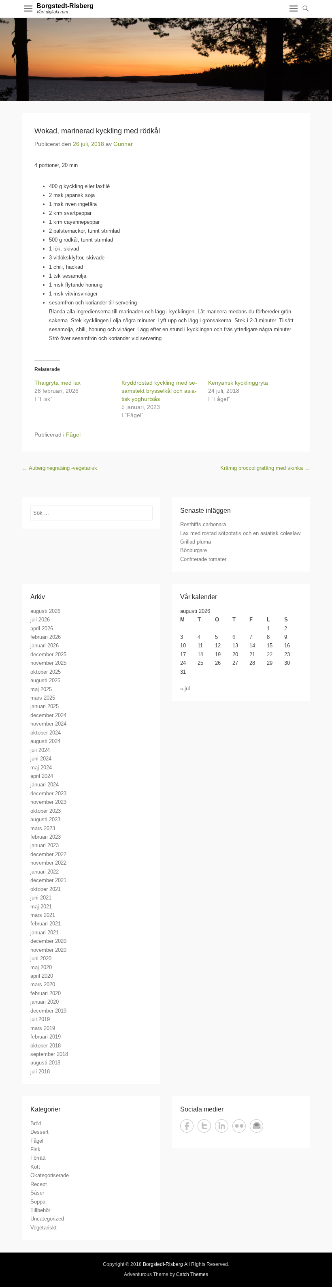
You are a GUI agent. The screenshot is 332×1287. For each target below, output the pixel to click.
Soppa (37, 1202)
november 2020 (48, 950)
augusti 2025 (45, 680)
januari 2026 (44, 645)
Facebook (187, 1126)
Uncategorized (47, 1219)
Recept (38, 1184)
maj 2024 (41, 767)
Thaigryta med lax (57, 382)
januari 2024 (44, 785)
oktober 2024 (45, 733)
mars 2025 (42, 698)
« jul (185, 688)
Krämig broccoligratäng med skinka (265, 468)
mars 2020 (42, 984)
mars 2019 (42, 1028)
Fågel (73, 434)
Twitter (204, 1126)
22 (269, 654)
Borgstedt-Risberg (65, 5)
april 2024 (41, 776)
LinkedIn (221, 1126)
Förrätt (38, 1158)
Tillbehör (40, 1210)
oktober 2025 (45, 672)
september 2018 (49, 1054)
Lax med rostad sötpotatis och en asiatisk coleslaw (240, 533)
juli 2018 (40, 1072)
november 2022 (48, 863)
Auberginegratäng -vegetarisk (59, 468)
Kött (35, 1167)
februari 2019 (45, 1037)
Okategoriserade (49, 1175)
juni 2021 (40, 898)
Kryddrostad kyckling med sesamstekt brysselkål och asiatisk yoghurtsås (159, 390)
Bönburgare (193, 550)
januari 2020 (44, 1002)
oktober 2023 (45, 811)
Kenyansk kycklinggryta (238, 382)
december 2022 (48, 854)
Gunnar (123, 144)
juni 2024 (40, 759)
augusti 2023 (45, 819)
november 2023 (48, 802)
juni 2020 (40, 958)
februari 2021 (45, 924)
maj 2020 (41, 967)
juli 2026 (40, 620)
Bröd (35, 1123)
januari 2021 (44, 932)
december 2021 (48, 880)
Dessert (39, 1132)
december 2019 (48, 1011)
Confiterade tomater (203, 559)
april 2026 (41, 628)
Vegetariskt (43, 1228)
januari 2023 (44, 845)
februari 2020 (45, 993)
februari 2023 (45, 837)
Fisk (35, 1149)
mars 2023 (42, 828)
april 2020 (41, 976)
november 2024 (48, 724)
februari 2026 (45, 637)
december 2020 (48, 941)
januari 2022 (44, 872)
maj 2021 (41, 907)
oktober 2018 (45, 1046)
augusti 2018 (45, 1063)
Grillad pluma (195, 542)
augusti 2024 (45, 741)
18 (200, 654)
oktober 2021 (45, 889)
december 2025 (48, 654)
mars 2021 (42, 915)
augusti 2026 (45, 611)
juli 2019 (40, 1019)
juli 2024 (40, 750)
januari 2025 (44, 706)
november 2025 (48, 663)
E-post (256, 1126)
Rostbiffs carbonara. (204, 524)
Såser (37, 1193)
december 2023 (48, 793)
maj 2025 (41, 689)
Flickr (239, 1126)
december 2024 (48, 715)
